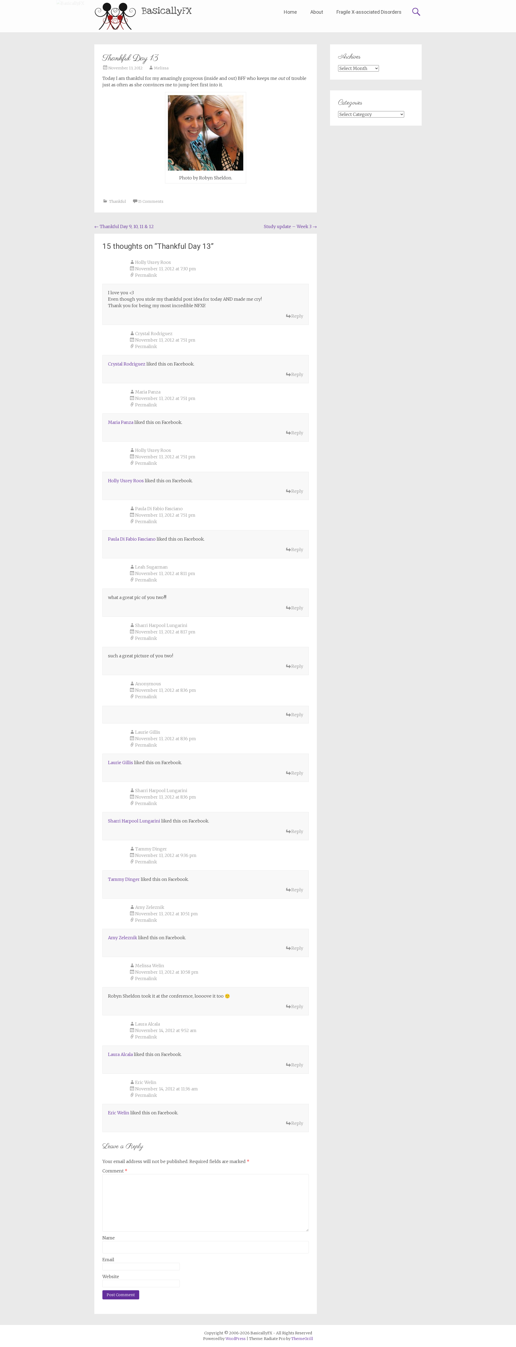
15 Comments (150, 201)
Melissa (161, 68)
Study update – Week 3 (290, 226)
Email (108, 1259)
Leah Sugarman (151, 567)
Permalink (146, 275)
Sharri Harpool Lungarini (161, 625)
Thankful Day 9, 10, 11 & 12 (124, 226)
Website (110, 1276)
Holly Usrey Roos (153, 262)
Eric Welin (145, 1082)
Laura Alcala (147, 1024)
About (316, 12)
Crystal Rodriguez (154, 333)
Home (290, 12)
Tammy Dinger (151, 849)
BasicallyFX (167, 11)
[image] (205, 132)
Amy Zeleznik (149, 907)
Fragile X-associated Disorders (369, 12)
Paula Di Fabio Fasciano (159, 508)
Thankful (117, 201)
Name (108, 1237)
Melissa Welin (149, 965)
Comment (114, 1171)
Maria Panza (147, 392)
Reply (297, 316)
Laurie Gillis (147, 732)
